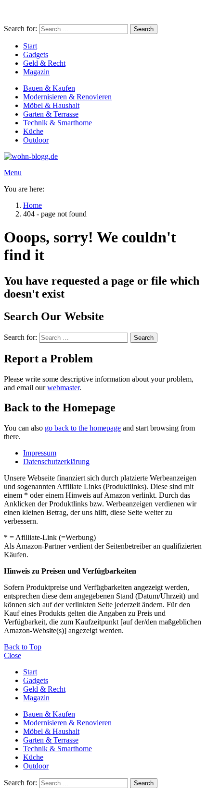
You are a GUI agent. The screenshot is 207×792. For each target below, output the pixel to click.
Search (144, 29)
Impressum (39, 453)
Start (30, 46)
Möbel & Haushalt (51, 105)
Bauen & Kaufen (49, 88)
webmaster (63, 388)
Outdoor (36, 140)
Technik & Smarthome (57, 123)
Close (12, 655)
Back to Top (22, 647)
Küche (33, 131)
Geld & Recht (44, 63)
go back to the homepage (83, 428)
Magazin (36, 72)
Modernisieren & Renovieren (67, 97)
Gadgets (35, 54)
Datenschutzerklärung (56, 461)
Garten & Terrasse (50, 114)
